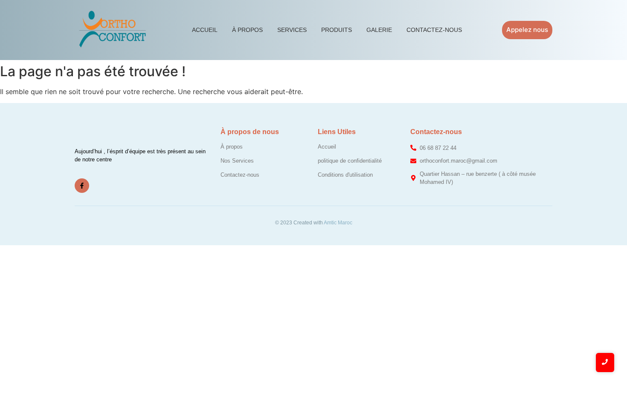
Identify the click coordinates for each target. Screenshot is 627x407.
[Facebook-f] (82, 185)
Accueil (205, 29)
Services (292, 29)
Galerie (379, 29)
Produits (336, 29)
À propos (247, 29)
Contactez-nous (434, 29)
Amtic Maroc (338, 223)
